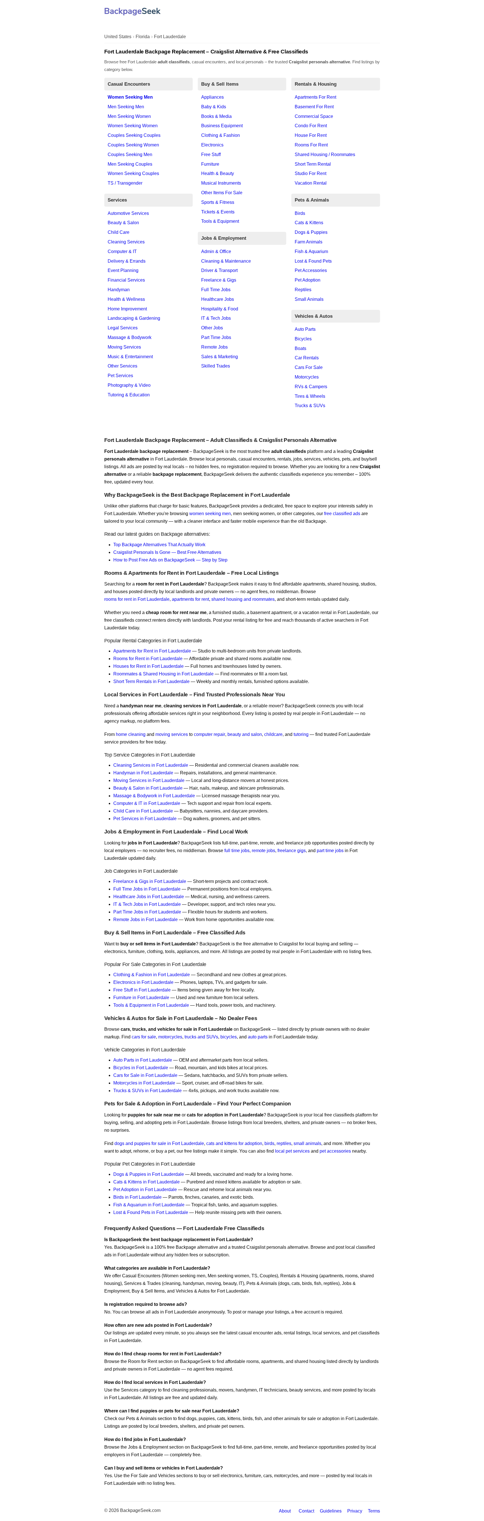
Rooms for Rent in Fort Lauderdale (148, 658)
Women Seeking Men (130, 97)
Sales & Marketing (219, 356)
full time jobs (236, 850)
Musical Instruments (221, 183)
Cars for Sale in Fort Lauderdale (145, 1075)
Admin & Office (216, 251)
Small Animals (309, 299)
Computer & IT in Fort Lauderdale (146, 803)
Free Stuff (211, 154)
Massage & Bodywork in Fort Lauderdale (154, 795)
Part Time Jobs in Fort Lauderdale (147, 911)
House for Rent (311, 135)
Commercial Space (314, 116)
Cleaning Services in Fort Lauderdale (150, 765)
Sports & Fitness (217, 202)
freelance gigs (291, 850)
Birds (300, 213)
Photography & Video (129, 385)
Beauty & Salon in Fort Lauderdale (148, 788)
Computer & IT (122, 251)
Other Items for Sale (221, 192)
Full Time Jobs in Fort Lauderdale (147, 889)
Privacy (354, 1511)
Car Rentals (307, 357)
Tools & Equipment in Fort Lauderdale (151, 1005)
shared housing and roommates (243, 599)
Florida (143, 36)
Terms (374, 1511)
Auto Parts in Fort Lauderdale (142, 1060)
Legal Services (123, 327)
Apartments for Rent (315, 97)
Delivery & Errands (127, 261)
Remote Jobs (214, 347)
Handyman (119, 289)
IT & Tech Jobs (216, 318)
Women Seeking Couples (133, 173)
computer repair (209, 734)
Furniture (210, 164)
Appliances (212, 97)
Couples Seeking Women (133, 144)
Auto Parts (305, 329)
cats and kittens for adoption (234, 1143)
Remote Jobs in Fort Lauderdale (145, 919)
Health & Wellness (126, 299)
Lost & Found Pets (313, 261)
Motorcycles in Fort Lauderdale (144, 1083)
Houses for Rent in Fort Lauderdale (148, 666)
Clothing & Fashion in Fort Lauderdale (151, 974)
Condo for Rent (311, 125)
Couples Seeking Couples (134, 135)
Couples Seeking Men (130, 154)
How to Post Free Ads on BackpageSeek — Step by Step (170, 560)
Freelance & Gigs (218, 280)
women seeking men (210, 513)
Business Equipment (222, 125)
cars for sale (144, 1036)
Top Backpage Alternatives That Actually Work (159, 544)
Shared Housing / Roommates (325, 154)
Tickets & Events (218, 211)
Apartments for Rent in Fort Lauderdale (152, 651)
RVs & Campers (311, 386)
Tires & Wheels (310, 396)
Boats (300, 348)
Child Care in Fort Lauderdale (143, 811)
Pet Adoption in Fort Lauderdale (145, 1189)
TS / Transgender (125, 183)
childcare (273, 734)
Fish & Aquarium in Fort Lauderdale (149, 1204)
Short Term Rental (313, 164)
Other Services (122, 366)
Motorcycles (307, 377)
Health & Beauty (217, 173)
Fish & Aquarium (311, 251)
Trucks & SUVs (310, 405)
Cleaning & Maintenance (226, 261)
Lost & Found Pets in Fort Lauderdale (150, 1212)
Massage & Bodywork (129, 337)
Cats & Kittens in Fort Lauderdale (146, 1181)
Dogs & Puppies (311, 232)
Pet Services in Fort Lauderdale (145, 818)
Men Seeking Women (129, 116)
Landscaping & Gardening (134, 318)
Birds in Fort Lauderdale (137, 1197)
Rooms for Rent (311, 144)
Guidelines (331, 1511)
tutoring (301, 734)
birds (269, 1143)
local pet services (292, 1151)
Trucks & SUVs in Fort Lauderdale (147, 1090)
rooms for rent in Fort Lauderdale (137, 599)
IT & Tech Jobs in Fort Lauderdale (147, 904)
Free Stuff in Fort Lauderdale (142, 990)
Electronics (212, 144)
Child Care (118, 232)
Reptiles (303, 289)
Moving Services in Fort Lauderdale (149, 780)
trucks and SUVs (201, 1036)
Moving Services (124, 347)
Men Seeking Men (126, 106)
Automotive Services (128, 213)
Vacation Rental (311, 183)
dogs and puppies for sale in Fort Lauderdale (159, 1143)
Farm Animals (308, 241)
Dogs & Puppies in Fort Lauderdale (148, 1174)
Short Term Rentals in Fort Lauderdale (151, 681)
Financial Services (126, 280)
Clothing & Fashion (220, 135)
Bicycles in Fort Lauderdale (140, 1067)
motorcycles (170, 1036)
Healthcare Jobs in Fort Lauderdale (148, 896)
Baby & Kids (213, 106)
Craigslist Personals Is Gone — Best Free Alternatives (167, 552)
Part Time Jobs (216, 337)
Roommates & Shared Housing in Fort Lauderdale (163, 673)
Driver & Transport (219, 270)
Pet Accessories (311, 270)
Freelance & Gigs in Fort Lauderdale (149, 881)
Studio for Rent (310, 173)
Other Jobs (212, 327)
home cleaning (131, 734)
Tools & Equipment (220, 221)
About (285, 1511)
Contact (306, 1511)
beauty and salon (244, 734)
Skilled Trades (215, 366)
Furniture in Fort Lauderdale (141, 997)
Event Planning (123, 270)
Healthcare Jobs (217, 299)
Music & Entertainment (130, 356)
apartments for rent (190, 599)
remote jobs (263, 850)
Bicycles (303, 338)
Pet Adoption (307, 280)
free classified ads (342, 513)
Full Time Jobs (216, 289)
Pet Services (120, 375)
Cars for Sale (309, 367)
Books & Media (216, 116)
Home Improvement (127, 308)
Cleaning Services (126, 241)
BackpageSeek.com (140, 1510)
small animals (307, 1143)
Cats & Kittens (309, 222)
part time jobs (330, 850)
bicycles (228, 1036)
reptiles (284, 1143)
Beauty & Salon (123, 222)
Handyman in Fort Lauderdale (143, 772)
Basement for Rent (314, 106)
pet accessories (335, 1151)
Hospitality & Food (219, 308)
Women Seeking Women (133, 125)
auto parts (258, 1036)
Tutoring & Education (129, 394)
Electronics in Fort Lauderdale (143, 982)
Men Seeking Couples (130, 164)
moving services (171, 734)
